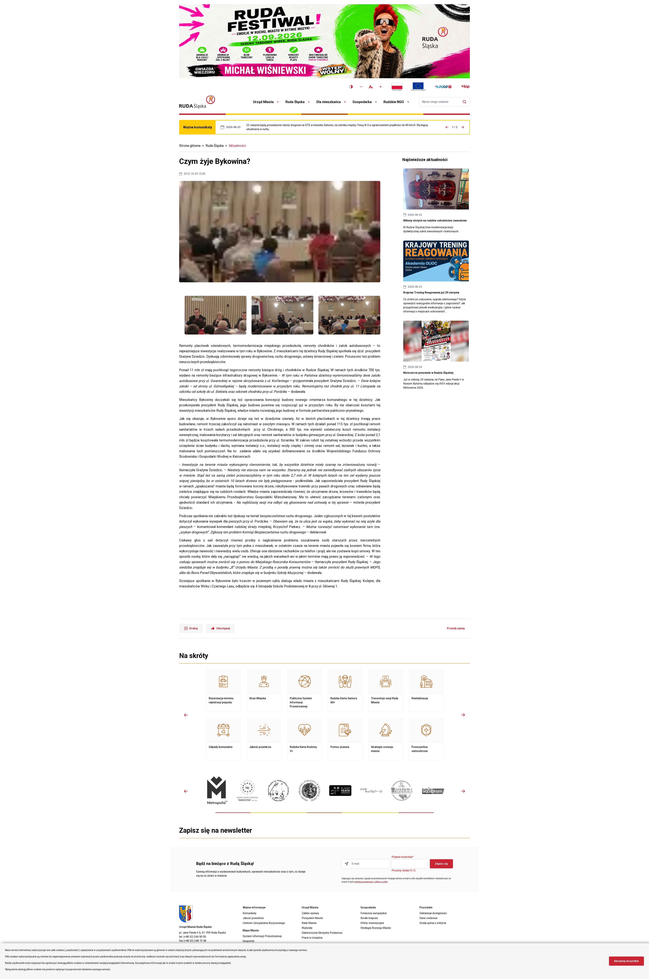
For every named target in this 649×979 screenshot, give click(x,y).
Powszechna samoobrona (426, 739)
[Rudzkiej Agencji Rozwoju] (247, 790)
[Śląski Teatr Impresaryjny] (340, 790)
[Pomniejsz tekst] (361, 86)
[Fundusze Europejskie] (418, 86)
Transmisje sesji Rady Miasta (385, 690)
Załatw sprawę (310, 913)
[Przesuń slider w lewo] (186, 715)
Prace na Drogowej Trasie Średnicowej (340, 127)
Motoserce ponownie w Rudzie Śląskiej (436, 355)
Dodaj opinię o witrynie (432, 923)
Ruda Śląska (295, 102)
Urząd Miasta (263, 102)
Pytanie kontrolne (402, 857)
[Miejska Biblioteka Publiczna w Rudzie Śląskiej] (309, 790)
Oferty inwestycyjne (372, 923)
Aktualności (237, 146)
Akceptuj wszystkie (626, 961)
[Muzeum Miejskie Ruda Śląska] (278, 790)
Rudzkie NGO (393, 102)
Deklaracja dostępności (433, 913)
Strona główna (189, 146)
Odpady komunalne (223, 739)
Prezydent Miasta (312, 918)
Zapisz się (441, 863)
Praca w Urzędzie (312, 937)
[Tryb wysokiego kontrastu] (351, 86)
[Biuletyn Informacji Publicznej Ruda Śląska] (465, 86)
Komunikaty (249, 913)
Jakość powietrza (264, 739)
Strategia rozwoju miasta (385, 739)
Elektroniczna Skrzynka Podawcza (322, 932)
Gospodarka (362, 102)
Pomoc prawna (345, 739)
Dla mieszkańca (328, 102)
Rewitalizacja (426, 690)
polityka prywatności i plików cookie (371, 882)
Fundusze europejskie (373, 913)
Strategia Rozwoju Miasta (375, 928)
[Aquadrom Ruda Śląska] (433, 790)
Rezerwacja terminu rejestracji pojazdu (223, 690)
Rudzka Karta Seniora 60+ (345, 690)
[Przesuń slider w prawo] (463, 715)
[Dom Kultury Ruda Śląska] (371, 790)
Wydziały (307, 928)
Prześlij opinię (456, 628)
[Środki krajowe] (397, 86)
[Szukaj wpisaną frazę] (465, 101)
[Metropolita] (217, 790)
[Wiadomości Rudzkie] (402, 791)
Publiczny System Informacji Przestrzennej (304, 690)
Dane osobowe (428, 918)
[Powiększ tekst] (380, 86)
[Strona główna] (197, 101)
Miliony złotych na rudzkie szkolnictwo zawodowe (436, 200)
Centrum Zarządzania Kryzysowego (264, 923)
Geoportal (248, 941)
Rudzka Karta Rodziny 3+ (304, 739)
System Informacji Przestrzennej (262, 936)
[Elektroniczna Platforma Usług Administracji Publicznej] (443, 87)
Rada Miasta (309, 923)
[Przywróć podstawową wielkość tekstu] (371, 87)
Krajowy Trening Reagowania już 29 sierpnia (436, 277)
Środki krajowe (369, 918)
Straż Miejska (264, 690)
